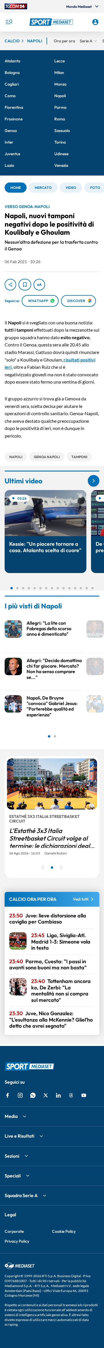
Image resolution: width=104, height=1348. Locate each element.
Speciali (13, 1176)
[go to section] (93, 481)
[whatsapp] (33, 1095)
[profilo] (95, 22)
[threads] (71, 1095)
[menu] (9, 22)
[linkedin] (58, 1095)
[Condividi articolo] (10, 284)
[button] (52, 22)
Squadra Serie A (21, 1195)
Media (11, 1116)
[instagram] (20, 1095)
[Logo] (52, 22)
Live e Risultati (19, 1136)
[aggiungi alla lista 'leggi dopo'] (24, 284)
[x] (46, 1095)
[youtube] (84, 1095)
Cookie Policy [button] (64, 1231)
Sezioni (12, 1156)
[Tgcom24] (16, 6)
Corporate (14, 1231)
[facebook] (7, 1095)
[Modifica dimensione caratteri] (39, 284)
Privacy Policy (17, 1241)
